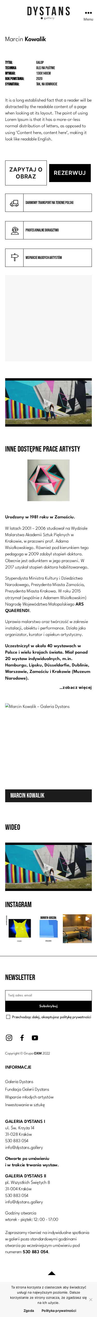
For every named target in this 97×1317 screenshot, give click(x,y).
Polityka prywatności (59, 1311)
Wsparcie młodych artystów (29, 1097)
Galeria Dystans (19, 1082)
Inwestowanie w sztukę (25, 1105)
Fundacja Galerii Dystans (27, 1089)
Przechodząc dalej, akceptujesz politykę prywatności (51, 1017)
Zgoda (29, 1311)
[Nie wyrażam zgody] (90, 1299)
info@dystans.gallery (24, 1147)
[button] (19, 928)
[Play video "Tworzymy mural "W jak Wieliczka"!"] (48, 402)
